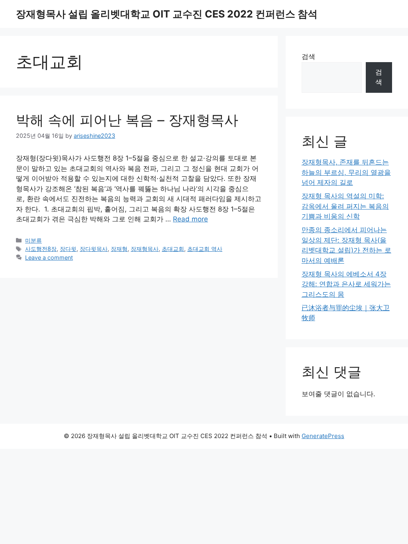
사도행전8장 (41, 248)
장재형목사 (145, 248)
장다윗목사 (94, 248)
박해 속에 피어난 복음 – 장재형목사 (127, 120)
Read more (190, 219)
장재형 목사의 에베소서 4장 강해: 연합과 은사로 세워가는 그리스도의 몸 (346, 284)
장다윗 (68, 248)
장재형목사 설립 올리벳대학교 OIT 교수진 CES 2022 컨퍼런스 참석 (167, 14)
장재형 (119, 248)
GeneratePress (323, 436)
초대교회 (173, 248)
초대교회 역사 (204, 248)
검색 (308, 57)
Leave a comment (49, 257)
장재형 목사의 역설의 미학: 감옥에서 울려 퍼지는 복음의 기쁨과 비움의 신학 (345, 206)
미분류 (33, 240)
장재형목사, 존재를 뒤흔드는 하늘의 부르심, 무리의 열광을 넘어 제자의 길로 (346, 172)
